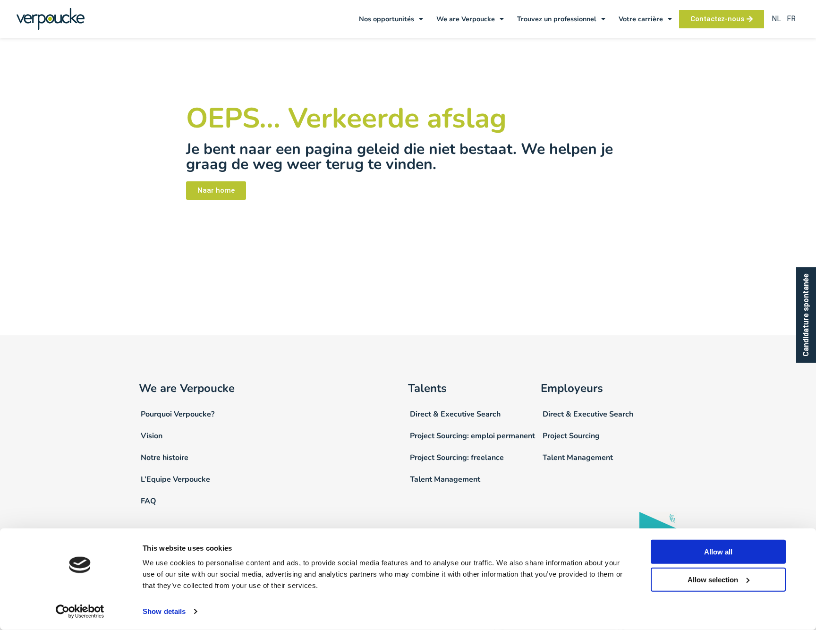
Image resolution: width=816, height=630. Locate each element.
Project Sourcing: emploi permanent (472, 436)
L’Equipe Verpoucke (175, 479)
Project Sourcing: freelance (457, 457)
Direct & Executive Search (455, 414)
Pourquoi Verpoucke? (177, 414)
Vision (151, 436)
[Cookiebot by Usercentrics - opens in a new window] (80, 611)
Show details (164, 611)
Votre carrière (641, 19)
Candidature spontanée (805, 315)
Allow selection (713, 580)
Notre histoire (164, 457)
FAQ (148, 501)
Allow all (718, 552)
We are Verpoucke (465, 19)
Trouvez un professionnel (556, 19)
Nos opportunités (386, 19)
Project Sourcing (571, 436)
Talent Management (445, 479)
